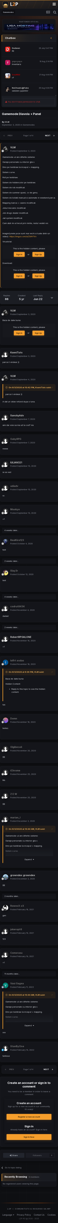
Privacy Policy (24, 1215)
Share (15, 1155)
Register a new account (29, 1117)
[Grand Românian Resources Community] (11, 4)
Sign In (19, 254)
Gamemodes (29, 125)
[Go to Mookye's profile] (5, 511)
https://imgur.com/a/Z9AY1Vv (23, 236)
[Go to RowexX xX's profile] (5, 908)
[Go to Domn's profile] (5, 720)
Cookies (51, 1215)
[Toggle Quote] (7, 387)
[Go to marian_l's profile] (5, 819)
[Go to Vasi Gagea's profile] (5, 985)
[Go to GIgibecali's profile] (5, 749)
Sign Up (38, 254)
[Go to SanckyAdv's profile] (5, 417)
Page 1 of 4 (28, 135)
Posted (22, 151)
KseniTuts (40, 387)
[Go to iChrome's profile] (5, 772)
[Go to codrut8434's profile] (5, 608)
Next (47, 135)
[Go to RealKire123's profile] (5, 542)
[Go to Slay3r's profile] (5, 573)
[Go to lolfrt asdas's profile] (5, 662)
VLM (36, 672)
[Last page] (54, 135)
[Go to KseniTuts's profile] (5, 354)
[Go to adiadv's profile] (5, 488)
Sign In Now (29, 1137)
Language (7, 1215)
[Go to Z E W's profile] (5, 796)
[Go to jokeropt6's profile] (5, 931)
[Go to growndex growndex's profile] (5, 877)
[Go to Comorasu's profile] (5, 955)
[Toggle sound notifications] (51, 38)
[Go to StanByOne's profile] (5, 1048)
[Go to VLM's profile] (5, 149)
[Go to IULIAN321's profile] (5, 464)
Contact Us (39, 1215)
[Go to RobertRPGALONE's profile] (5, 639)
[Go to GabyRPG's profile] (5, 441)
